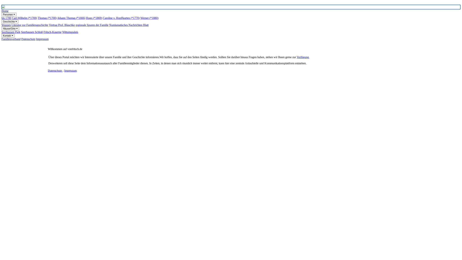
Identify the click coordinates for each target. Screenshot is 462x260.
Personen (8, 14)
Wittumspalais (70, 32)
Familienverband (11, 39)
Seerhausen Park (10, 32)
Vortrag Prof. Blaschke (62, 25)
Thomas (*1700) (47, 18)
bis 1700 (6, 18)
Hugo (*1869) (94, 18)
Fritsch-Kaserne (52, 32)
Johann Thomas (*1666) (71, 18)
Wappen (6, 25)
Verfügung (303, 57)
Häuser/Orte (9, 28)
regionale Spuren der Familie (92, 25)
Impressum (42, 39)
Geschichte (9, 21)
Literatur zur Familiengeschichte (30, 25)
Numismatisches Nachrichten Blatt (129, 25)
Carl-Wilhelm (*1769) (24, 18)
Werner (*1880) (149, 18)
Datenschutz (28, 39)
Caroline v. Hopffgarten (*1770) (121, 18)
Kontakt (7, 35)
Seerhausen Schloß (32, 32)
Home (4, 10)
